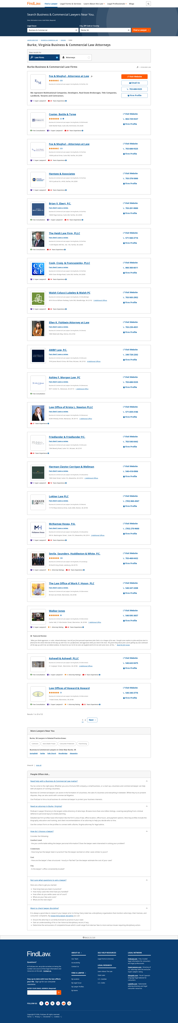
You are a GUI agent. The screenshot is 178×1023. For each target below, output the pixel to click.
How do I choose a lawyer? (42, 831)
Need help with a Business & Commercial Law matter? (54, 781)
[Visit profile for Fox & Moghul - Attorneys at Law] (38, 82)
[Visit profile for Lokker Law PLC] (38, 502)
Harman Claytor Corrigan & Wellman (71, 466)
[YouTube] (47, 1003)
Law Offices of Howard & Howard (69, 688)
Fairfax (42, 753)
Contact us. (47, 971)
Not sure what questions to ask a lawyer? (48, 880)
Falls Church (51, 753)
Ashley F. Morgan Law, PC (64, 377)
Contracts (35, 744)
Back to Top (90, 937)
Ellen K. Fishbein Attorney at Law (69, 322)
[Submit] (59, 992)
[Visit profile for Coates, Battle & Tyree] (38, 120)
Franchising (83, 744)
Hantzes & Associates (62, 173)
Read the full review (123, 645)
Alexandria (73, 753)
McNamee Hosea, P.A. (62, 523)
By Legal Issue (76, 983)
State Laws (101, 975)
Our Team (74, 959)
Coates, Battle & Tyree (62, 114)
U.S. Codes (101, 983)
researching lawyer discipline (61, 916)
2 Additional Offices (91, 478)
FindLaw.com (132, 959)
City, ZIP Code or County (89, 26)
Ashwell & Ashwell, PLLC (64, 658)
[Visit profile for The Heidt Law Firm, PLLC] (38, 239)
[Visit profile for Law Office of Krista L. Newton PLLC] (38, 413)
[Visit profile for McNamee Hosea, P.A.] (38, 529)
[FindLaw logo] (34, 3)
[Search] (148, 3)
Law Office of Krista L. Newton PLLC (71, 407)
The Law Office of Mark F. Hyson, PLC (71, 583)
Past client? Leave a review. (58, 208)
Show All (30, 765)
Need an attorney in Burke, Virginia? (46, 806)
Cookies (57, 1017)
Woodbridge (63, 753)
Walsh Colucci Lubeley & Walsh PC (69, 292)
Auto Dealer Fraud (49, 744)
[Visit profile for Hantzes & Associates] (38, 179)
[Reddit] (64, 1003)
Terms (29, 1017)
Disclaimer (47, 1017)
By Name (74, 990)
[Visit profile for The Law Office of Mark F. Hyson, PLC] (38, 589)
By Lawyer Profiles (77, 987)
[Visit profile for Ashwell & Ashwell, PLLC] (38, 664)
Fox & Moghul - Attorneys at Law (69, 76)
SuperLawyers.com (134, 967)
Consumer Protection (67, 744)
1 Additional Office (82, 389)
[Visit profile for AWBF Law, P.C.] (38, 356)
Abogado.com (133, 975)
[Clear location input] (128, 30)
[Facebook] (41, 1003)
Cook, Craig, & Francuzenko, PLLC (69, 263)
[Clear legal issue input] (76, 30)
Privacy (37, 1017)
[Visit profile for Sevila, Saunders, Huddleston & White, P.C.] (38, 559)
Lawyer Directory (32, 40)
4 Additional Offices (94, 361)
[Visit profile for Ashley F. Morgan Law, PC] (38, 383)
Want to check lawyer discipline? (44, 908)
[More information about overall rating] (63, 118)
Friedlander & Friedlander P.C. (67, 437)
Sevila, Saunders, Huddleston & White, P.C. (74, 553)
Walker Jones (57, 610)
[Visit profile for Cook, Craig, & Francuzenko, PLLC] (38, 269)
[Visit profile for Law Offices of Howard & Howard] (38, 694)
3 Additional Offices (100, 300)
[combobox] (53, 30)
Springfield (34, 753)
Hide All (38, 765)
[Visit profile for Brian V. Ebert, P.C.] (38, 209)
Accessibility (75, 963)
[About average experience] (66, 101)
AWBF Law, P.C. (58, 350)
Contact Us (75, 966)
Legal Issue (31, 26)
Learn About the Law (105, 971)
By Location (75, 979)
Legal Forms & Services (106, 959)
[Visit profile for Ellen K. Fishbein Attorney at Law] (38, 328)
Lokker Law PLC (59, 496)
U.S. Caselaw (102, 979)
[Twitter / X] (52, 1003)
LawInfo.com (132, 984)
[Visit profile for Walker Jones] (38, 616)
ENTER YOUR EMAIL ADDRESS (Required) (41, 988)
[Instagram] (58, 1003)
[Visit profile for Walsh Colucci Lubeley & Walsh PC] (38, 298)
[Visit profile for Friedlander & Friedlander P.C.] (38, 442)
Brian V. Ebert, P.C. (60, 203)
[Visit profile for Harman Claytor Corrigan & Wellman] (38, 472)
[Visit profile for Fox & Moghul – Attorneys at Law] (38, 150)
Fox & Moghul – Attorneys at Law (69, 144)
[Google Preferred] (69, 1003)
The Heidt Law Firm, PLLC (64, 233)
